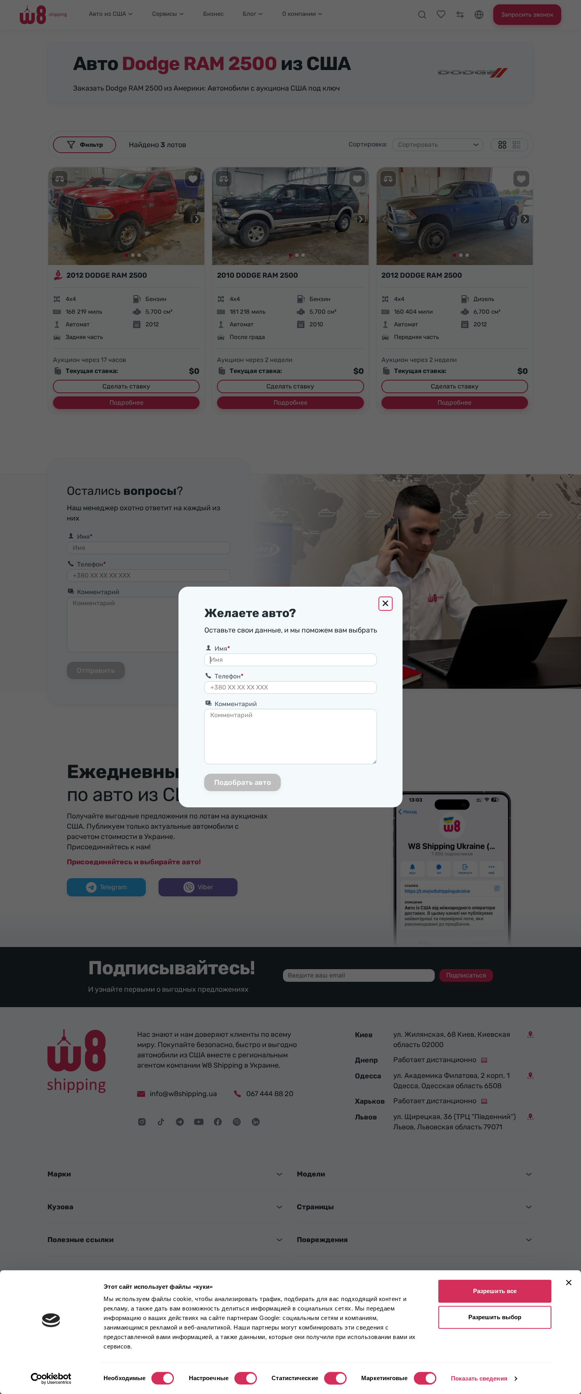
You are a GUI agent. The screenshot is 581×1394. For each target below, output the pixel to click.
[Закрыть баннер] (569, 1282)
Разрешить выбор (495, 1317)
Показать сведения (479, 1378)
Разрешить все (495, 1291)
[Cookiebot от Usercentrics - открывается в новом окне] (51, 1379)
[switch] (245, 1378)
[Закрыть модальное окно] (386, 604)
